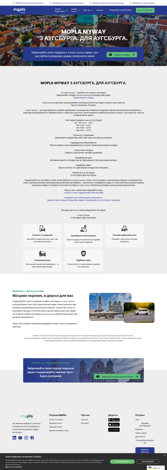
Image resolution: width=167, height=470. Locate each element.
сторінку (62, 323)
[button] (62, 10)
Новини (100, 10)
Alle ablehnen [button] (148, 462)
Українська (156, 467)
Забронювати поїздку (83, 97)
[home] (19, 10)
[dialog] (83, 461)
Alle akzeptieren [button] (122, 462)
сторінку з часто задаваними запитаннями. (83, 192)
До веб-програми (145, 10)
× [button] (164, 455)
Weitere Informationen (13, 465)
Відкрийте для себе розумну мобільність (83, 197)
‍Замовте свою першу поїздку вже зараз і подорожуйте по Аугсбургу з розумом (83, 200)
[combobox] (156, 468)
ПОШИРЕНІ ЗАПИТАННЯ (120, 10)
